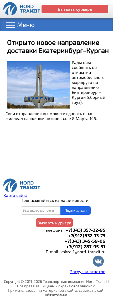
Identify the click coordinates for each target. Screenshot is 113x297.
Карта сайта (15, 195)
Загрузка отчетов (87, 271)
